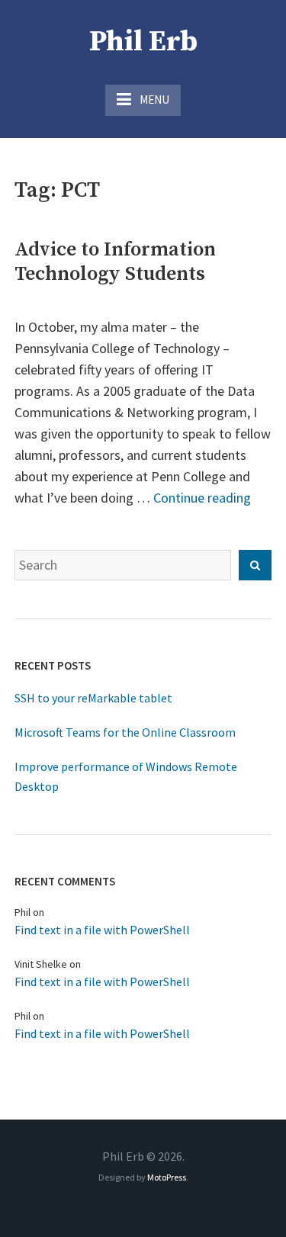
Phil (22, 912)
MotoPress (166, 1177)
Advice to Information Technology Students (115, 262)
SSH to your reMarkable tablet (93, 697)
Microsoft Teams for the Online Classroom (125, 732)
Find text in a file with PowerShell (102, 929)
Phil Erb (143, 42)
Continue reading (202, 497)
